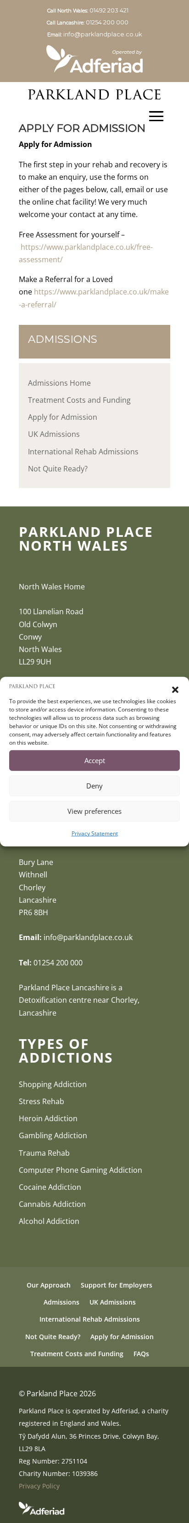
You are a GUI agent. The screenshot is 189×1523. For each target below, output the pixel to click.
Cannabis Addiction (52, 1204)
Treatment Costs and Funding (79, 400)
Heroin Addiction (48, 1118)
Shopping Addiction (53, 1084)
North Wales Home (52, 587)
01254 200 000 (114, 22)
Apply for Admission (62, 417)
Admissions (61, 1302)
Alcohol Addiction (49, 1221)
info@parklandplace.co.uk (102, 34)
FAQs (141, 1353)
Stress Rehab (41, 1101)
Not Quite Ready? (58, 469)
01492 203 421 (115, 10)
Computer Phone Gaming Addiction (80, 1170)
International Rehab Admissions (83, 452)
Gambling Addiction (53, 1135)
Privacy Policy (39, 1486)
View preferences (94, 811)
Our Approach (49, 1285)
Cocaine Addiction (50, 1187)
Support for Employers (116, 1285)
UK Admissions (54, 434)
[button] (175, 689)
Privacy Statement (95, 833)
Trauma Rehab (44, 1153)
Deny (94, 785)
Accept (94, 760)
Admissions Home (59, 383)
